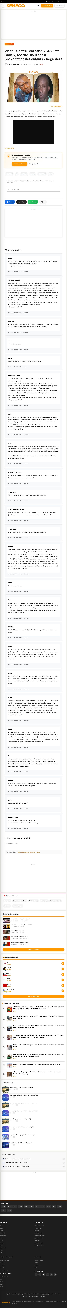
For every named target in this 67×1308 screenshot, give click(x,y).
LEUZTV (2, 1267)
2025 (9, 1206)
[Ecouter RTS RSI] (62, 985)
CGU (36, 1267)
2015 (4, 1210)
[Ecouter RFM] (62, 963)
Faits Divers (3, 1248)
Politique (2, 1225)
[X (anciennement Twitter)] (58, 1)
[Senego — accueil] (16, 6)
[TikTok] (65, 1)
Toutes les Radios (4, 1277)
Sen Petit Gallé (9, 148)
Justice (1, 1230)
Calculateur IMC (38, 1238)
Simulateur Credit (39, 1243)
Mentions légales (31, 1296)
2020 (37, 1206)
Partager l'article (33, 164)
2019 (43, 1206)
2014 (9, 1210)
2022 (26, 1206)
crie (17, 174)
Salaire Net (37, 1230)
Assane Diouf (9, 174)
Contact (36, 1262)
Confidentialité (41, 1296)
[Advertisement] (33, 25)
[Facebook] (55, 1)
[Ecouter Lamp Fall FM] (62, 990)
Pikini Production (4, 1270)
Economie (2, 1233)
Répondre (25, 271)
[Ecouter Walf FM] (62, 980)
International (3, 1235)
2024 (15, 1206)
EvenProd (2, 1265)
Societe (2, 1228)
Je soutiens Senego (19, 164)
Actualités (9, 44)
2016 (59, 1206)
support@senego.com (55, 1295)
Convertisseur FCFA (39, 1225)
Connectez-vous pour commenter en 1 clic (29, 852)
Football (2, 1243)
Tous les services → (39, 1245)
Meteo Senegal (38, 1228)
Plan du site (24, 1296)
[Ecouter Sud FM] (62, 974)
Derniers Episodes (4, 1260)
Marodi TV (2, 1262)
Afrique (1, 1253)
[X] (39, 1274)
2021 (31, 1206)
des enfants (24, 174)
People (1, 1238)
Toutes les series (33, 949)
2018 (48, 1206)
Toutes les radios (33, 996)
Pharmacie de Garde (39, 1235)
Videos (1, 1250)
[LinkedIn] (51, 1274)
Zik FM (1, 1282)
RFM (1, 1279)
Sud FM (1, 1284)
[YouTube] (61, 1)
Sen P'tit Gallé (42, 174)
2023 (20, 1206)
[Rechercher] (38, 6)
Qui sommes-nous (39, 1260)
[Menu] (3, 6)
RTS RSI (1, 1286)
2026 (4, 1206)
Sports (1, 1240)
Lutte (1, 1245)
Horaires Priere (38, 1233)
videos (50, 174)
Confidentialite (38, 1265)
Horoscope (37, 1240)
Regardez (32, 174)
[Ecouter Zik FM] (62, 969)
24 (42, 64)
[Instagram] (47, 1274)
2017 (54, 1206)
